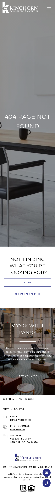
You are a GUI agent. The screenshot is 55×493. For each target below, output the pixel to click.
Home (27, 282)
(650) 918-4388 (17, 429)
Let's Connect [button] (27, 376)
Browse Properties (27, 294)
